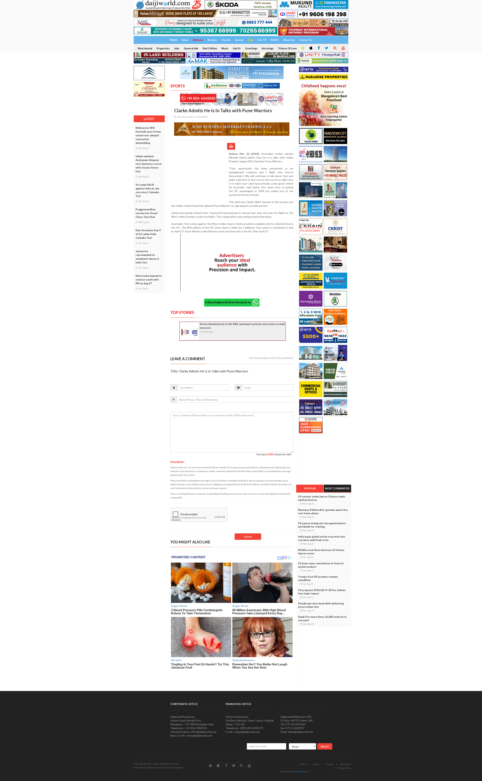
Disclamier (345, 764)
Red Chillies (210, 48)
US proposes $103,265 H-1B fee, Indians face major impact (322, 592)
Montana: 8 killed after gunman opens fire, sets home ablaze (323, 511)
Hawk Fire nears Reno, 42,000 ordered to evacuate (322, 618)
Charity (226, 39)
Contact (330, 764)
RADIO (275, 39)
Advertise (289, 39)
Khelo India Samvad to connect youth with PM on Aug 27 (149, 279)
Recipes (212, 39)
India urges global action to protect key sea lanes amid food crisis (321, 538)
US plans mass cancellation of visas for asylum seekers (321, 565)
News (185, 39)
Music (225, 48)
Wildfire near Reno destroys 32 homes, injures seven (321, 551)
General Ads (191, 48)
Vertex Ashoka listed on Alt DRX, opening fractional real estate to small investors (242, 326)
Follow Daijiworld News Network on (228, 302)
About (316, 764)
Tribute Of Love (287, 48)
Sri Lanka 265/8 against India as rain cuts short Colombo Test (147, 190)
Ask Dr (237, 48)
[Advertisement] (199, 176)
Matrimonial (145, 48)
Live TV (261, 39)
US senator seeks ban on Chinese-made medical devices (321, 498)
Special (239, 39)
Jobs (176, 48)
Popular (310, 488)
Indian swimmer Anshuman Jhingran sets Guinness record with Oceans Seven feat (148, 164)
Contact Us (306, 39)
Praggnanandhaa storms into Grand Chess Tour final (146, 213)
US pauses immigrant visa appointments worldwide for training (322, 525)
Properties (163, 48)
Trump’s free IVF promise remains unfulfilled (318, 578)
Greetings (251, 48)
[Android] (302, 48)
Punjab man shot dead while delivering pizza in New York (321, 605)
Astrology (268, 48)
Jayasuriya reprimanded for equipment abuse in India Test (147, 257)
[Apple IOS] (310, 48)
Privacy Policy (344, 768)
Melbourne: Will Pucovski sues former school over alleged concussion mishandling (148, 135)
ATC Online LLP (300, 771)
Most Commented (337, 488)
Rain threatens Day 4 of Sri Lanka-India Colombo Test (148, 234)
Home (303, 764)
